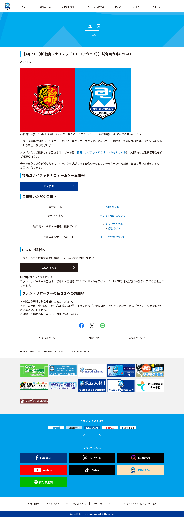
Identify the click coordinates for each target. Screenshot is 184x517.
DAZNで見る (48, 267)
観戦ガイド (112, 207)
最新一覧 (94, 338)
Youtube (47, 470)
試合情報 (49, 186)
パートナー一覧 (92, 435)
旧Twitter (95, 457)
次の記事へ (135, 338)
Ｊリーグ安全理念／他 (113, 237)
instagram (144, 457)
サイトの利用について (76, 503)
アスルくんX (143, 470)
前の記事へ (48, 338)
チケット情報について (113, 215)
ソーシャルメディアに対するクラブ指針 (138, 503)
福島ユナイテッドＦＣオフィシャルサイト (101, 152)
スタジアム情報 (114, 224)
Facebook (45, 457)
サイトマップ (53, 503)
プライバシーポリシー (103, 503)
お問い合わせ (34, 503)
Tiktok (95, 470)
